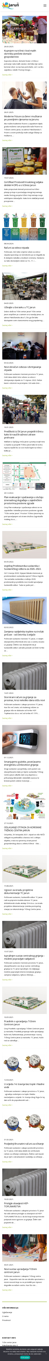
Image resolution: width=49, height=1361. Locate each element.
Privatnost (6, 1320)
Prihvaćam (25, 1357)
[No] (46, 1353)
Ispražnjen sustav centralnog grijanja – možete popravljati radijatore (24, 957)
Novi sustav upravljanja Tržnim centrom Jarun (20, 1270)
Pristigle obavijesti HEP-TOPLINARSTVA (16, 1205)
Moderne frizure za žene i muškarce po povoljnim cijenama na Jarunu (23, 118)
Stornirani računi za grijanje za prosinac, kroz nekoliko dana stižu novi (24, 699)
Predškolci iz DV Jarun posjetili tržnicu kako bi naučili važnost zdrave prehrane (23, 434)
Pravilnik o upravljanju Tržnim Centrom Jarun (20, 1023)
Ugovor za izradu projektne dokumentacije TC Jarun (18, 891)
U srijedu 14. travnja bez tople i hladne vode (24, 1086)
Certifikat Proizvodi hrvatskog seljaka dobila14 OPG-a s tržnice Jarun (23, 183)
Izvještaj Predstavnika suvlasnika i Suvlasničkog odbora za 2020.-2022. (23, 567)
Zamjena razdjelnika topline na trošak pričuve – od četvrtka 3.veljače (24, 633)
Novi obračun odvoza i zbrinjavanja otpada (22, 368)
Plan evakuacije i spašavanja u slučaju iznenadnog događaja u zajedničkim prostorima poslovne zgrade (23, 500)
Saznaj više (7, 74)
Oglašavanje (7, 1312)
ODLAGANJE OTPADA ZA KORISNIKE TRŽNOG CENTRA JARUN (23, 829)
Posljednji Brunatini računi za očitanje (24, 1143)
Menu (45, 5)
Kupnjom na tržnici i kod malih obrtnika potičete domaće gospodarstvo (20, 53)
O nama (5, 1316)
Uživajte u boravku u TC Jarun (19, 307)
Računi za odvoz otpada (16, 247)
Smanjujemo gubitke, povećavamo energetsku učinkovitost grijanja (22, 763)
